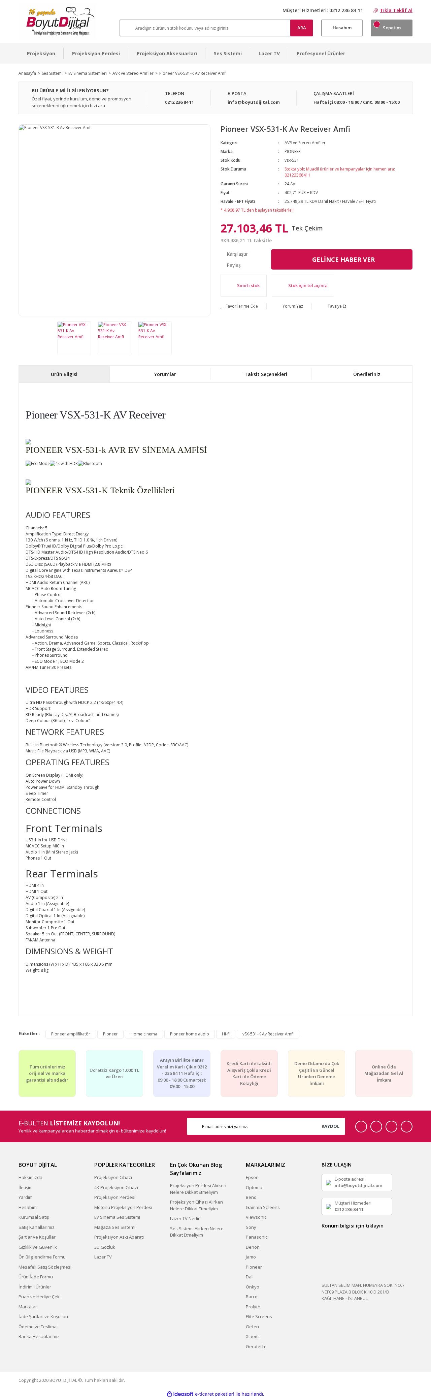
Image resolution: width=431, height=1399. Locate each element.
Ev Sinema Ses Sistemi (117, 1217)
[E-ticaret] (214, 1394)
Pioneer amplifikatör (70, 1034)
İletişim (26, 1187)
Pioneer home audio (189, 1034)
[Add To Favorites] (239, 306)
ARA (301, 28)
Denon (253, 1247)
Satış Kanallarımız (37, 1227)
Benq (251, 1197)
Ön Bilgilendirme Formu (42, 1257)
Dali (250, 1277)
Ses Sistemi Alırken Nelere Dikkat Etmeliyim (197, 1231)
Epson (252, 1177)
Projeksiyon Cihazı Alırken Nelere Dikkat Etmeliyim (196, 1205)
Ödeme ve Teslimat (38, 1327)
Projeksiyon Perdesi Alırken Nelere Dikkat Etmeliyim (198, 1188)
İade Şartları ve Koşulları (43, 1316)
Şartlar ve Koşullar (37, 1237)
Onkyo (252, 1287)
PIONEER (293, 151)
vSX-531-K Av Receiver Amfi (268, 1034)
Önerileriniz (366, 374)
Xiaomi (253, 1336)
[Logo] (57, 21)
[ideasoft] (180, 1394)
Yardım (26, 1197)
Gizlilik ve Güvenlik (38, 1247)
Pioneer (110, 1034)
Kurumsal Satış (34, 1217)
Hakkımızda (30, 1177)
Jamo (251, 1257)
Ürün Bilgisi (64, 374)
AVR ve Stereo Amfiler (305, 143)
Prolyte (253, 1307)
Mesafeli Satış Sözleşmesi (45, 1267)
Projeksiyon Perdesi (114, 1197)
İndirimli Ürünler (35, 1287)
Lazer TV (103, 1257)
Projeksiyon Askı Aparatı (119, 1237)
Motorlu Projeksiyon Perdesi (123, 1207)
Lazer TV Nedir (185, 1218)
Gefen (252, 1327)
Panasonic (256, 1237)
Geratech (255, 1346)
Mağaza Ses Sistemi (114, 1227)
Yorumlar (165, 374)
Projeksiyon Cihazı (113, 1177)
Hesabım (28, 1207)
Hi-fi (226, 1034)
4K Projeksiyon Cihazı (116, 1187)
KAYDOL (330, 1126)
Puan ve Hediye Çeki (40, 1297)
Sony (251, 1227)
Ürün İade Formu (36, 1277)
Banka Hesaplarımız (39, 1336)
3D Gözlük (104, 1247)
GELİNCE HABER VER (343, 259)
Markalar (28, 1307)
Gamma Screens (263, 1207)
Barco (252, 1297)
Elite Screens (259, 1316)
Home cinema (144, 1034)
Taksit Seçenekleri (265, 374)
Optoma (254, 1187)
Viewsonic (256, 1217)
